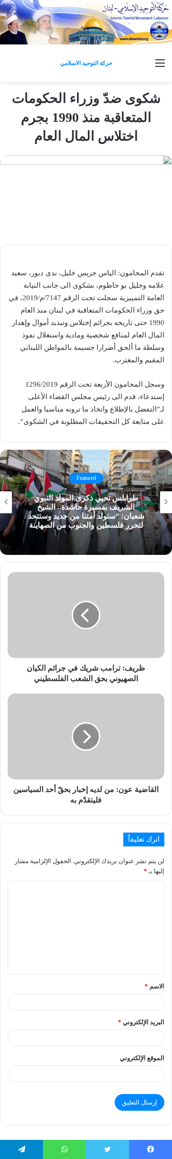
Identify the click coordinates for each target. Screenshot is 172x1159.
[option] (86, 502)
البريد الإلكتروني (141, 1022)
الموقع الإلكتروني (142, 1058)
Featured (86, 478)
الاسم (154, 986)
